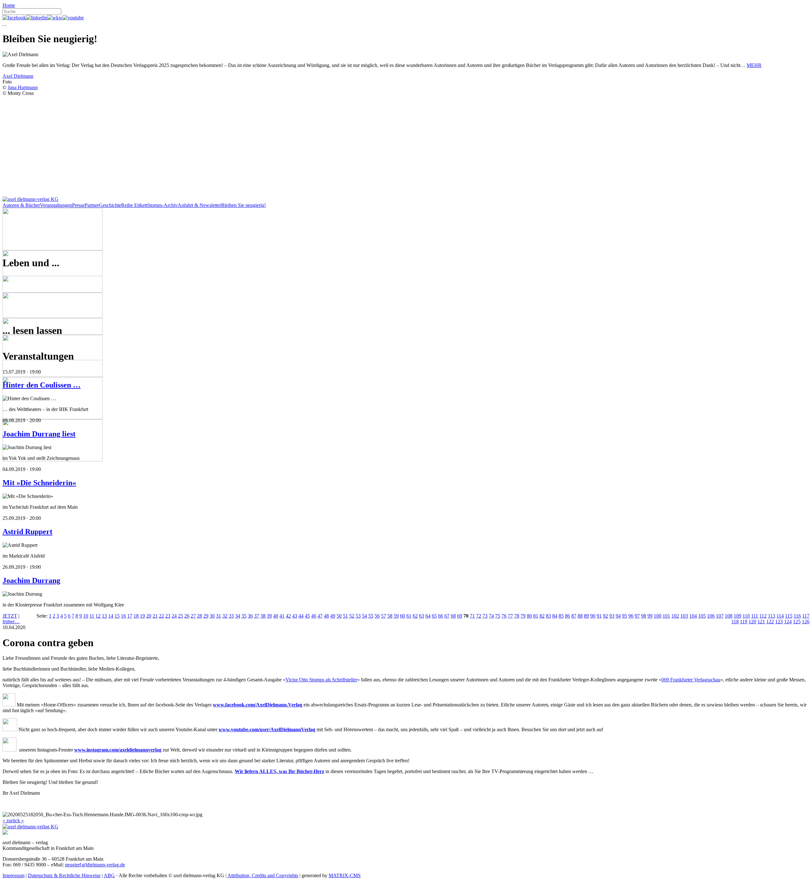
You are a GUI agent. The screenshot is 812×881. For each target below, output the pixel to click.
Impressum (13, 875)
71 (472, 616)
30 (212, 616)
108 (728, 616)
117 (805, 616)
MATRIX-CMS (345, 875)
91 (599, 616)
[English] (5, 23)
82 (542, 616)
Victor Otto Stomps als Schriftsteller (321, 679)
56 (377, 616)
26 (186, 616)
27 (193, 616)
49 (332, 616)
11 (91, 616)
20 (148, 616)
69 (459, 616)
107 (720, 616)
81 (535, 616)
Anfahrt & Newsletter (199, 205)
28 (199, 616)
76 (504, 616)
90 (592, 616)
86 (567, 616)
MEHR (754, 65)
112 (763, 616)
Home (9, 5)
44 (301, 616)
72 (478, 616)
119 (743, 621)
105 (702, 616)
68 (453, 616)
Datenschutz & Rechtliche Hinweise (64, 875)
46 (313, 616)
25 (180, 616)
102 (675, 616)
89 (586, 616)
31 (218, 616)
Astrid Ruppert (27, 531)
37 (256, 616)
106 (711, 616)
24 (174, 616)
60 (402, 616)
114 (780, 616)
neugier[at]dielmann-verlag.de (95, 864)
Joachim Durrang (31, 580)
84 (554, 616)
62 (415, 616)
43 (294, 616)
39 (269, 616)
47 (320, 616)
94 (618, 616)
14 (110, 616)
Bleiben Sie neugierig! (243, 205)
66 (440, 616)
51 (345, 616)
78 (516, 616)
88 (580, 616)
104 (693, 616)
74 (491, 616)
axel (124, 749)
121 (761, 621)
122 (770, 621)
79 (523, 616)
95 (624, 616)
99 (649, 616)
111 (754, 616)
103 (684, 616)
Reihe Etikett (134, 205)
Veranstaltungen (56, 205)
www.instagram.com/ (97, 749)
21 (155, 616)
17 (129, 616)
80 (529, 616)
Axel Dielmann (18, 76)
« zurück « (13, 820)
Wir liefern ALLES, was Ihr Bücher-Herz (279, 771)
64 (427, 616)
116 (797, 616)
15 (117, 616)
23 (167, 616)
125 (797, 621)
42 (288, 616)
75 (497, 616)
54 (364, 616)
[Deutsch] (3, 23)
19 (142, 616)
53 (358, 616)
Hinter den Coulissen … (42, 385)
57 (383, 616)
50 (339, 616)
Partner (92, 205)
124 (788, 621)
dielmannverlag (144, 749)
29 (205, 616)
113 (771, 616)
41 (282, 616)
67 (446, 616)
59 (396, 616)
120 (752, 621)
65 (434, 616)
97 (637, 616)
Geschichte (110, 205)
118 (735, 621)
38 (262, 616)
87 (573, 616)
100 (657, 616)
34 (237, 616)
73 (485, 616)
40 (275, 616)
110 (746, 616)
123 (779, 621)
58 (389, 616)
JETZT (10, 616)
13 (104, 616)
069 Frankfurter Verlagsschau (690, 679)
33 (231, 616)
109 (737, 616)
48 (326, 616)
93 (611, 616)
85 (561, 616)
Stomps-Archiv (162, 205)
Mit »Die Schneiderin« (39, 483)
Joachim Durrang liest (39, 434)
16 (123, 616)
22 (161, 616)
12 (98, 616)
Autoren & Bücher (21, 205)
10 (85, 616)
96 (630, 616)
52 (351, 616)
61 (408, 616)
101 (666, 616)
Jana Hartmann (23, 87)
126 (805, 621)
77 (510, 616)
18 (136, 616)
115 (788, 616)
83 (548, 616)
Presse (78, 205)
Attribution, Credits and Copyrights (262, 875)
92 (605, 616)
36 (250, 616)
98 (643, 616)
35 (243, 616)
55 (370, 616)
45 (307, 616)
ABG (109, 875)
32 (224, 616)
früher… (11, 621)
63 (421, 616)
